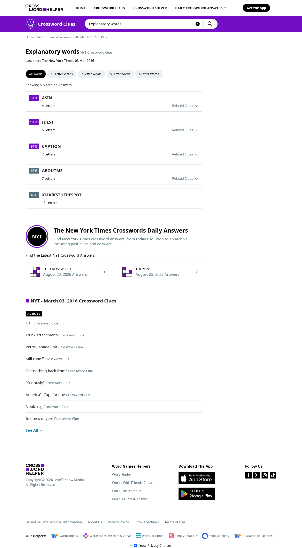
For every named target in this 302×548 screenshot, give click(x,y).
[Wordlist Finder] (35, 469)
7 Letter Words (91, 74)
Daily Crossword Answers (199, 8)
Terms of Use (175, 522)
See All (32, 430)
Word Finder (121, 474)
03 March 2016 (86, 37)
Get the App (256, 8)
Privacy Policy (118, 522)
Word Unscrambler (127, 491)
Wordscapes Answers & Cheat (110, 536)
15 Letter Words (62, 74)
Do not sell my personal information (54, 522)
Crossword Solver (150, 8)
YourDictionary (219, 536)
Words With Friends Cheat (132, 482)
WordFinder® (69, 536)
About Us (95, 522)
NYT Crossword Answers (55, 37)
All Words (35, 74)
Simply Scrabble (186, 536)
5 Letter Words (120, 74)
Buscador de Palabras (258, 536)
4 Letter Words (149, 74)
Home (80, 8)
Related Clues (183, 105)
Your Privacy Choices (155, 545)
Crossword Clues (109, 8)
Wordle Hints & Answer (130, 499)
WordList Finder (153, 536)
